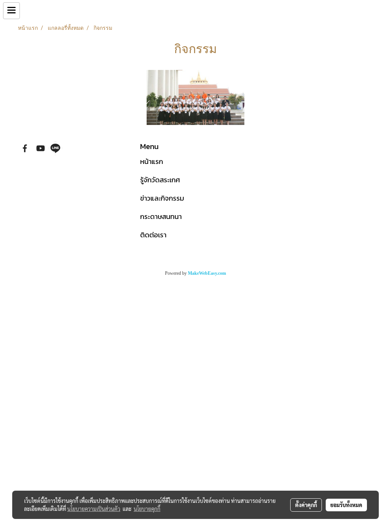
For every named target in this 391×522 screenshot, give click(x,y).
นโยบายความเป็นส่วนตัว (93, 508)
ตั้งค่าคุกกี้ (306, 504)
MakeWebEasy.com (207, 273)
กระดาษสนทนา (161, 216)
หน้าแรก (151, 161)
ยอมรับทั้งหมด (346, 504)
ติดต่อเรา (153, 235)
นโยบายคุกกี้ (147, 508)
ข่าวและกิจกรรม (162, 198)
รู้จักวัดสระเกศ (160, 180)
